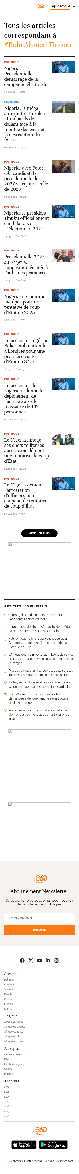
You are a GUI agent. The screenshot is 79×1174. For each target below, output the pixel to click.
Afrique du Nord (13, 1021)
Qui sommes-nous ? (16, 1054)
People (8, 994)
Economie (11, 102)
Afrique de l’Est (12, 1036)
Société (8, 989)
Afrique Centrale (13, 1031)
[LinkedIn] (48, 960)
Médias (8, 1004)
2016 (6, 1116)
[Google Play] (53, 1144)
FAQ (6, 1059)
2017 (6, 1111)
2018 (6, 1106)
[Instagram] (56, 960)
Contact (8, 1069)
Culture (8, 999)
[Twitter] (30, 960)
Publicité (9, 1073)
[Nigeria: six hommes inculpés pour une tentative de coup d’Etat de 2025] (63, 295)
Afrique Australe (13, 1041)
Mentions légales (14, 1064)
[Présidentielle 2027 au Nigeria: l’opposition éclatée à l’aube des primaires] (63, 255)
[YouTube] (39, 960)
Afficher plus (39, 533)
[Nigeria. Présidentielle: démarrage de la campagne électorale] (63, 67)
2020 (7, 1096)
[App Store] (24, 1144)
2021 (6, 1091)
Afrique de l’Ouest (14, 1026)
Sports (8, 1008)
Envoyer (39, 929)
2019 (6, 1101)
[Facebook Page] (22, 960)
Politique (11, 62)
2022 (6, 1087)
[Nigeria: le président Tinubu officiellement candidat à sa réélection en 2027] (63, 211)
